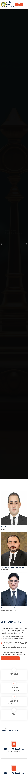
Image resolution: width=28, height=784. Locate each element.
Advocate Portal (18, 4)
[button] (1, 244)
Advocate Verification (14, 254)
